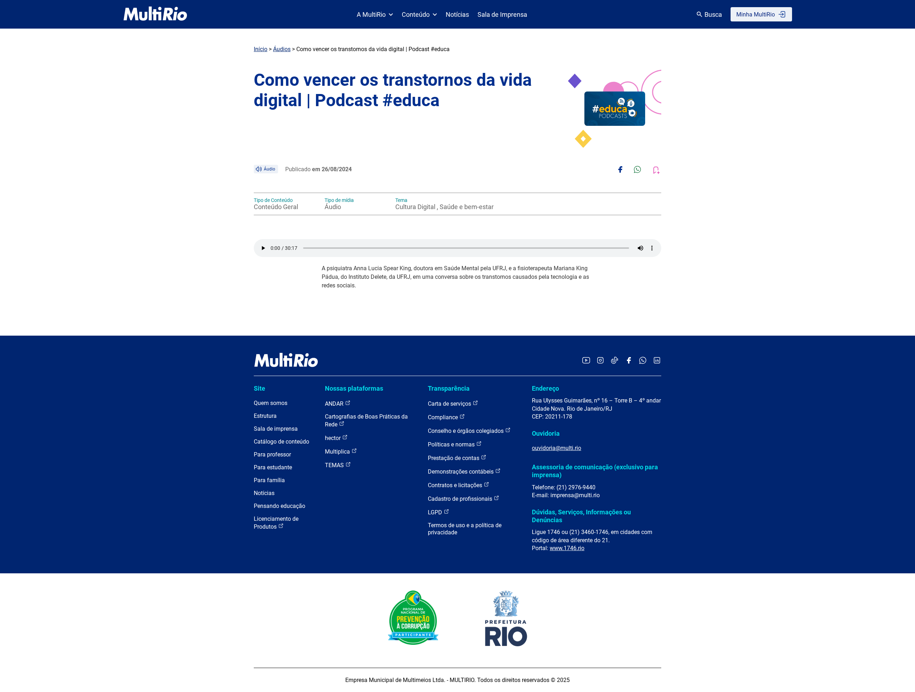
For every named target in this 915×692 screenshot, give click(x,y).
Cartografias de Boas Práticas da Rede (366, 420)
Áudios (282, 49)
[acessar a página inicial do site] (155, 14)
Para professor (272, 454)
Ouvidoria (546, 433)
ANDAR (335, 403)
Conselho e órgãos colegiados (466, 430)
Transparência (449, 388)
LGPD (436, 512)
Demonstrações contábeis (461, 471)
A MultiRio (371, 14)
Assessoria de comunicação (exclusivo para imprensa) (595, 471)
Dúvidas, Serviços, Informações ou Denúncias (581, 516)
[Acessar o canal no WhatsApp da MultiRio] (642, 361)
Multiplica (338, 451)
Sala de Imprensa (502, 14)
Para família (269, 480)
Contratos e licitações (456, 485)
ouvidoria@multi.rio (556, 448)
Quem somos (270, 403)
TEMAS (335, 465)
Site (259, 388)
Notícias (457, 14)
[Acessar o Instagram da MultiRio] (600, 361)
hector (333, 438)
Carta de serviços (450, 403)
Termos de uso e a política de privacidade (464, 529)
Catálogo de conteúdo (281, 441)
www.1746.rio (567, 548)
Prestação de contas (454, 458)
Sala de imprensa (276, 428)
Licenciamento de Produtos (276, 522)
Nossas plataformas (354, 388)
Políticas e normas (452, 444)
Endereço (545, 388)
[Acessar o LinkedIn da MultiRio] (657, 361)
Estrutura (265, 415)
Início (260, 49)
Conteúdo (416, 14)
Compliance (443, 417)
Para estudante (273, 467)
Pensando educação (279, 506)
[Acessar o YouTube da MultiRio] (586, 361)
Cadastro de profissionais (461, 498)
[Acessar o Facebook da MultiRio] (628, 361)
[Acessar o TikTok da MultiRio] (614, 361)
